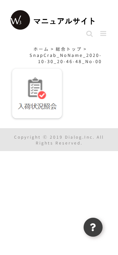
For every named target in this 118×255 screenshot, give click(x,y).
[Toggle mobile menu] (104, 33)
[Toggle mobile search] (90, 33)
